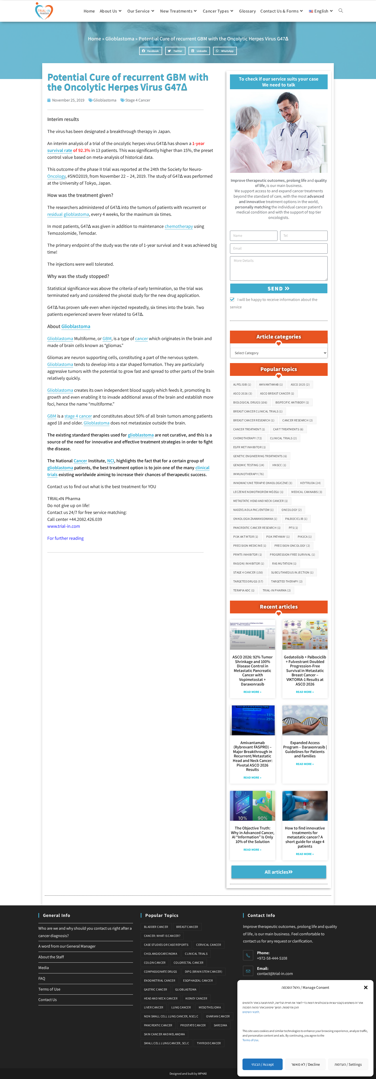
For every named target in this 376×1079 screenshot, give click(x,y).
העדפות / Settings (348, 1064)
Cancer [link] (80, 461)
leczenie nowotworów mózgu (258, 492)
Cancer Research (297, 420)
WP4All (202, 1073)
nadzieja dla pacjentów (253, 510)
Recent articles (279, 606)
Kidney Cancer (196, 998)
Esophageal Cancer (198, 980)
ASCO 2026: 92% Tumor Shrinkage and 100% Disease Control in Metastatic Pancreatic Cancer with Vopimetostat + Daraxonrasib (253, 670)
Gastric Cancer (155, 989)
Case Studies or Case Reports (166, 945)
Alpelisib (242, 384)
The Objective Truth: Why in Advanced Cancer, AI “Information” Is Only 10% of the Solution (252, 834)
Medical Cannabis (306, 492)
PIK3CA (305, 536)
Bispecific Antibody (292, 402)
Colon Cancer (155, 962)
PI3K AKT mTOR (245, 536)
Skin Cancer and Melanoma (164, 1034)
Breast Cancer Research (253, 420)
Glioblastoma (119, 38)
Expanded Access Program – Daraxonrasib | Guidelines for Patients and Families (305, 749)
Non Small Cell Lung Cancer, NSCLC (171, 1016)
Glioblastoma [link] (75, 326)
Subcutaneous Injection (292, 572)
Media (43, 967)
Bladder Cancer (156, 927)
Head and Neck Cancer (161, 998)
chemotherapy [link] (179, 226)
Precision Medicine (250, 545)
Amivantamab (271, 384)
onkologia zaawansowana (255, 519)
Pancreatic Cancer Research (257, 528)
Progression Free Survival (292, 554)
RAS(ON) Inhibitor (248, 563)
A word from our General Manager (66, 946)
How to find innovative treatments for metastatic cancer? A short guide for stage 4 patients (305, 837)
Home (94, 38)
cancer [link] (141, 338)
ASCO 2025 (300, 384)
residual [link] (55, 214)
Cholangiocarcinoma (160, 954)
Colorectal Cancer (189, 962)
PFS (293, 528)
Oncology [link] (56, 176)
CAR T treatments (288, 429)
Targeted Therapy (287, 581)
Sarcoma (220, 1025)
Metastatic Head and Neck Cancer (260, 501)
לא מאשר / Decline (305, 1064)
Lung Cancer (181, 1007)
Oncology (292, 510)
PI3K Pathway (278, 536)
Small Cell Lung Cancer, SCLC (166, 1043)
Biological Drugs (250, 402)
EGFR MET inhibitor (249, 447)
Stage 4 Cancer (137, 100)
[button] (365, 987)
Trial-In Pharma (277, 590)
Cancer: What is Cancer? (162, 936)
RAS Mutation (284, 563)
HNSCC (279, 465)
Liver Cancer (153, 1007)
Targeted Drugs (248, 581)
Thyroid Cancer (209, 1043)
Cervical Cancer (208, 945)
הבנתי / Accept (262, 1064)
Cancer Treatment (249, 429)
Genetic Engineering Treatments (260, 456)
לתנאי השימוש (250, 1012)
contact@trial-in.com (275, 973)
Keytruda (310, 483)
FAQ (41, 978)
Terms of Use (250, 1040)
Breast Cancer (187, 927)
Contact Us (47, 999)
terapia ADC (244, 590)
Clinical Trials (283, 438)
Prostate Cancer (193, 1025)
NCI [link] (110, 461)
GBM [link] (107, 338)
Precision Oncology (292, 545)
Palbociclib (296, 519)
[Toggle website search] (340, 11)
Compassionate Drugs (160, 971)
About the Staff (51, 957)
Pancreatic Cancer (158, 1025)
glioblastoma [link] (76, 214)
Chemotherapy (247, 438)
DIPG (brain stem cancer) (204, 971)
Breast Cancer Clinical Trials (258, 411)
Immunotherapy (248, 474)
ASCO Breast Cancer (277, 393)
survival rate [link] (59, 150)
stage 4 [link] (71, 416)
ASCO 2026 (242, 393)
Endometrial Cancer (159, 980)
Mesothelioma (210, 1007)
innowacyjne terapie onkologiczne (262, 483)
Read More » (252, 692)
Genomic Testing (248, 465)
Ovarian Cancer (218, 1016)
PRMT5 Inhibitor (247, 554)
